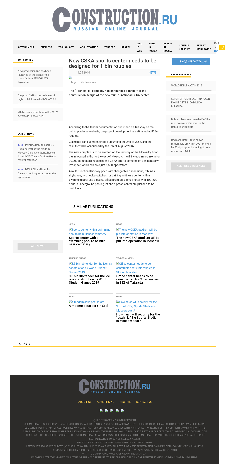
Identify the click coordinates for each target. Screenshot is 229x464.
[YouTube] (106, 411)
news (153, 72)
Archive (125, 402)
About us (85, 402)
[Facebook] (122, 411)
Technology (66, 47)
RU (216, 51)
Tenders (109, 47)
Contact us (144, 402)
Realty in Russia (168, 47)
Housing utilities (184, 47)
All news (38, 246)
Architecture (89, 47)
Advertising (105, 402)
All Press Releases (191, 166)
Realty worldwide (204, 47)
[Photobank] (101, 411)
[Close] (222, 47)
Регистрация (198, 61)
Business (46, 47)
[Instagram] (111, 411)
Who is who (139, 47)
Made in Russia (153, 47)
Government (26, 47)
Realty (125, 47)
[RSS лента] (117, 411)
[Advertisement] (34, 212)
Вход (183, 61)
